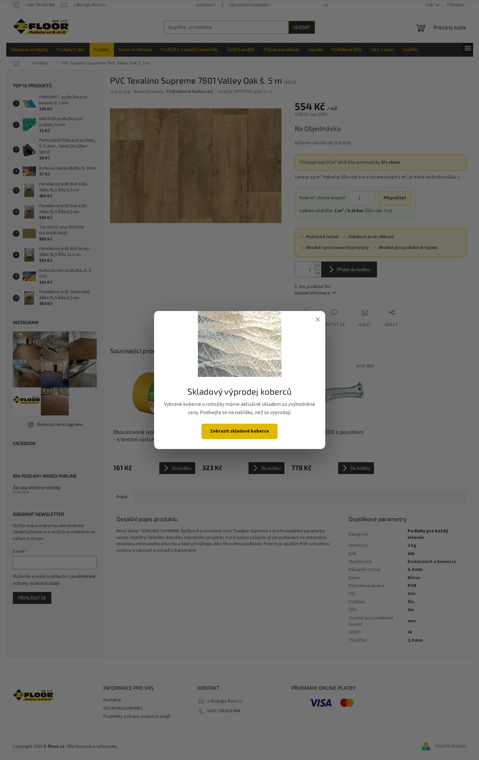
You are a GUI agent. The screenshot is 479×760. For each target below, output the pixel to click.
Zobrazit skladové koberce (239, 431)
